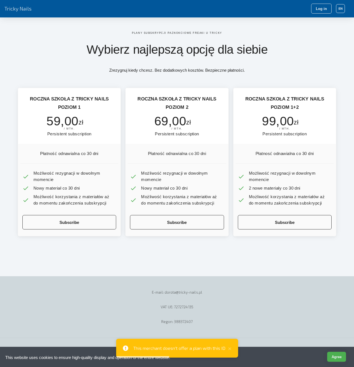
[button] (340, 8)
